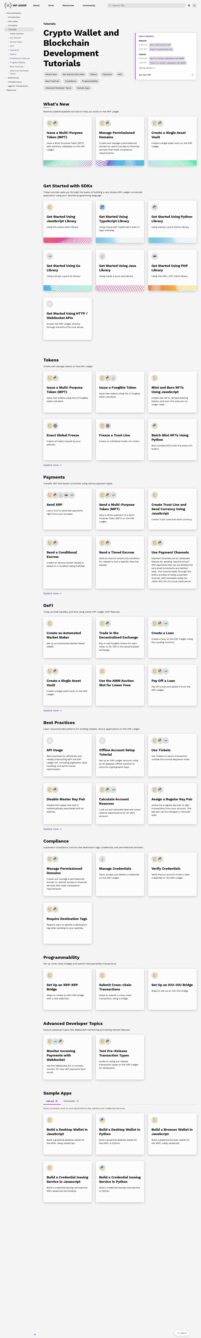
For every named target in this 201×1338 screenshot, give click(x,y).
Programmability (90, 81)
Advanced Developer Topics (58, 88)
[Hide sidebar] (35, 1334)
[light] (194, 5)
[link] (19, 38)
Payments (107, 74)
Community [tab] (71, 1101)
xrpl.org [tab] (51, 1101)
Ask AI (183, 1333)
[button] (36, 5)
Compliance (70, 81)
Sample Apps (83, 88)
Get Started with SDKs (73, 74)
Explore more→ (52, 465)
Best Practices (52, 81)
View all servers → (147, 68)
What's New (51, 74)
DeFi (120, 74)
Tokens (93, 74)
